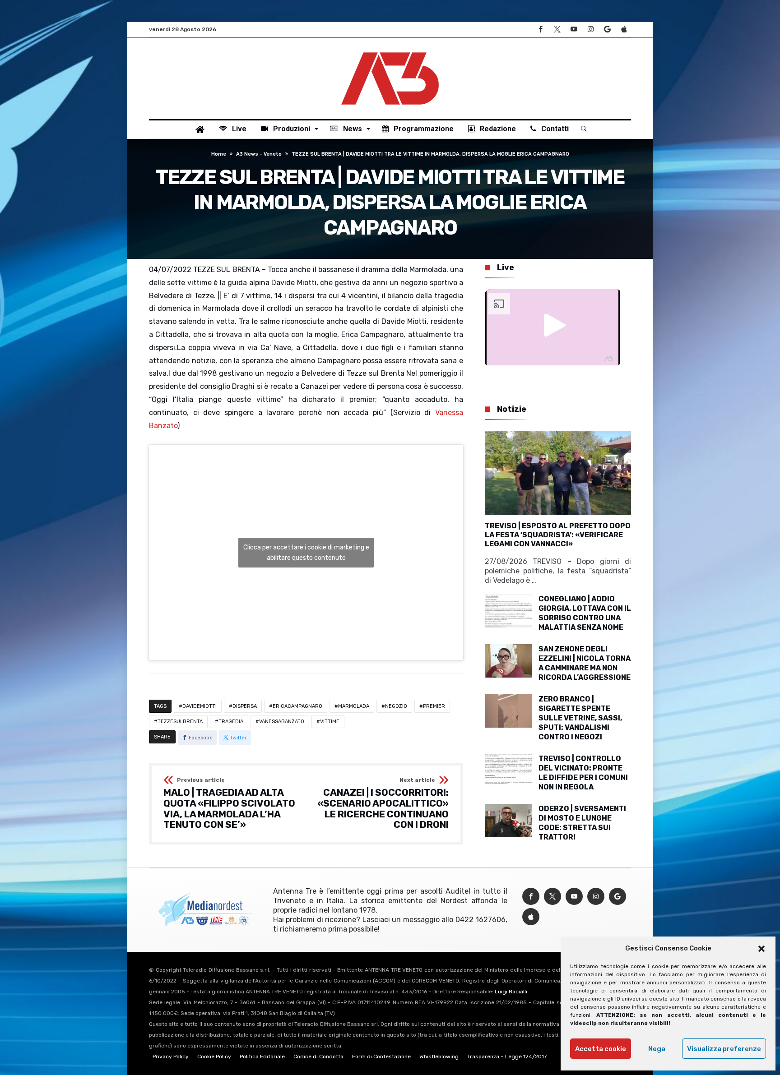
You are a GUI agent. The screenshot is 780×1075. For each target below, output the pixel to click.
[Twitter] (557, 29)
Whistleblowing (439, 1056)
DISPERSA (244, 706)
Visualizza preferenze (724, 1049)
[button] (761, 948)
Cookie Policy (214, 1056)
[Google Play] (607, 29)
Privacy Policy (171, 1056)
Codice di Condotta (318, 1056)
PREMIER (434, 706)
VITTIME (329, 721)
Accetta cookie (600, 1049)
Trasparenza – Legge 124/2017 (507, 1056)
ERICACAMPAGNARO (297, 706)
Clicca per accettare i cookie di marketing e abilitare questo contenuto (306, 553)
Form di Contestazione (381, 1056)
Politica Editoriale (262, 1056)
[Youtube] (573, 29)
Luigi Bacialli (511, 991)
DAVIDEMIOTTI (199, 706)
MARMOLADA (353, 706)
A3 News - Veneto (259, 154)
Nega (656, 1049)
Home (218, 154)
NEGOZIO (396, 706)
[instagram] (590, 29)
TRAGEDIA (230, 721)
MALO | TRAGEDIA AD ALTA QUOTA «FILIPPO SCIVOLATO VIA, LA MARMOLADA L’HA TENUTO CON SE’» (229, 803)
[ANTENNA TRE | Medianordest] (390, 51)
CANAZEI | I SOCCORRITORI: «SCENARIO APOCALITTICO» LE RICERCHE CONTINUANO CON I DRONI (383, 803)
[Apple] (624, 29)
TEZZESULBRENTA (180, 721)
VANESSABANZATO (281, 721)
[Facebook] (540, 29)
